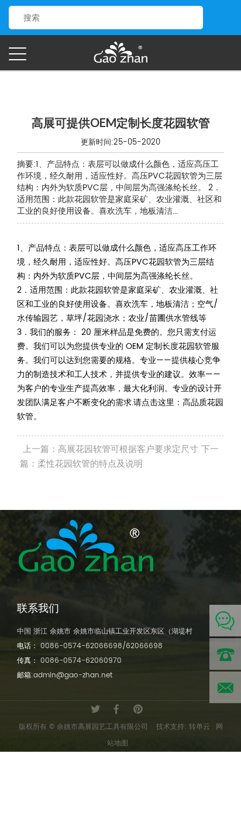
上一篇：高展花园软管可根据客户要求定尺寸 (110, 449)
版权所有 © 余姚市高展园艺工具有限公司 (83, 726)
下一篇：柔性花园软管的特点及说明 (119, 456)
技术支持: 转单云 (183, 726)
